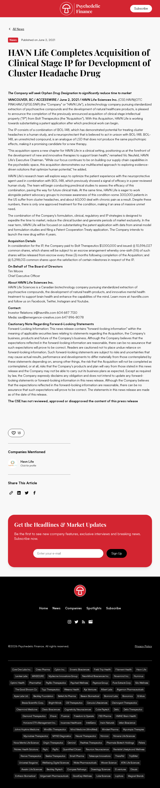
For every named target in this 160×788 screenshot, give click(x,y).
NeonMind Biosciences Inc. (95, 676)
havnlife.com (140, 296)
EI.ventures (120, 769)
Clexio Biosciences (51, 709)
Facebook (38, 301)
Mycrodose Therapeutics (36, 736)
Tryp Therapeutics (51, 689)
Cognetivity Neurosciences (78, 709)
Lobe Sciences (103, 775)
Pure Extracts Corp (122, 682)
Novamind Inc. (121, 676)
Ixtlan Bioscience (127, 722)
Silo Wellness (141, 682)
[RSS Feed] (83, 621)
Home (43, 608)
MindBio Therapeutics (55, 729)
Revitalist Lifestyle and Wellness (128, 749)
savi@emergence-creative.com (39, 317)
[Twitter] (76, 621)
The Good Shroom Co (26, 689)
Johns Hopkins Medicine (27, 729)
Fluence (65, 716)
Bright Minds (55, 702)
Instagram (63, 301)
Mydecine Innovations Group (63, 676)
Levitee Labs (21, 676)
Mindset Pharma (110, 729)
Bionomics (127, 696)
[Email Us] (90, 621)
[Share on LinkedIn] (19, 493)
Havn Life (141, 669)
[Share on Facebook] (34, 493)
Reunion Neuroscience (97, 749)
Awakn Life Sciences (31, 769)
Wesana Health (71, 689)
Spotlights (93, 608)
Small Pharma (77, 756)
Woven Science (108, 762)
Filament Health (124, 669)
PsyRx (55, 749)
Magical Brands (135, 775)
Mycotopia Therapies (133, 729)
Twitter (51, 301)
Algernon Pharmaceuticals (130, 689)
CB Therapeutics (74, 702)
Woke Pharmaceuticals (85, 762)
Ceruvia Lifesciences (97, 702)
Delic (116, 709)
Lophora (119, 775)
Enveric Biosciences (79, 669)
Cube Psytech (102, 709)
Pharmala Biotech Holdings (120, 742)
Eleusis (134, 769)
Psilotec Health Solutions (26, 749)
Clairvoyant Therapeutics (124, 702)
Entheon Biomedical (25, 775)
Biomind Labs (111, 696)
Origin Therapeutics (53, 742)
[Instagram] (69, 621)
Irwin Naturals (107, 722)
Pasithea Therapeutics (91, 742)
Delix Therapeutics (133, 709)
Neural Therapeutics (86, 736)
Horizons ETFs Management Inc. (39, 722)
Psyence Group (100, 682)
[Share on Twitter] (27, 493)
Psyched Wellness (79, 682)
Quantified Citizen (72, 749)
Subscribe (141, 8)
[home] (80, 8)
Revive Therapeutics (31, 756)
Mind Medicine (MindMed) (83, 729)
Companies (73, 608)
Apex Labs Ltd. (21, 696)
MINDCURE (38, 676)
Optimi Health (18, 682)
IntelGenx (91, 722)
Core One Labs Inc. (21, 669)
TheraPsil (119, 756)
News (56, 608)
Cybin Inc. (60, 669)
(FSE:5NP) (33, 104)
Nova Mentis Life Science (26, 742)
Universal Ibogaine (28, 762)
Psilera (142, 742)
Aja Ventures (90, 689)
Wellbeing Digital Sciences (55, 762)
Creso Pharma (43, 669)
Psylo (45, 749)
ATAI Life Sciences (130, 762)
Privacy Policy (143, 646)
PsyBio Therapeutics (56, 682)
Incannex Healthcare (71, 722)
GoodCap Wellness (82, 775)
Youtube (82, 301)
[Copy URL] (11, 493)
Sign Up (116, 553)
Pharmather (35, 682)
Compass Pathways (76, 769)
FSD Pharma (105, 716)
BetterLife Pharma (67, 696)
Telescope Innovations (99, 756)
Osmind (72, 742)
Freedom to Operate (84, 716)
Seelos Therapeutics (55, 756)
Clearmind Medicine (27, 709)
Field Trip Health (102, 669)
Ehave (53, 716)
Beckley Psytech (55, 769)
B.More (141, 696)
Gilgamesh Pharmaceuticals (54, 775)
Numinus (138, 676)
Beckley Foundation (43, 696)
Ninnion (104, 736)
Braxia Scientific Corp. (33, 702)
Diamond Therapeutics (34, 716)
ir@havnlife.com (45, 313)
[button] (10, 8)
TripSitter (133, 756)
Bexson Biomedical (90, 696)
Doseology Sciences (100, 769)
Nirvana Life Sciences (124, 736)
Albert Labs (106, 689)
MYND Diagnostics (61, 736)
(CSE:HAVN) (126, 100)
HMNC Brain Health (126, 716)
